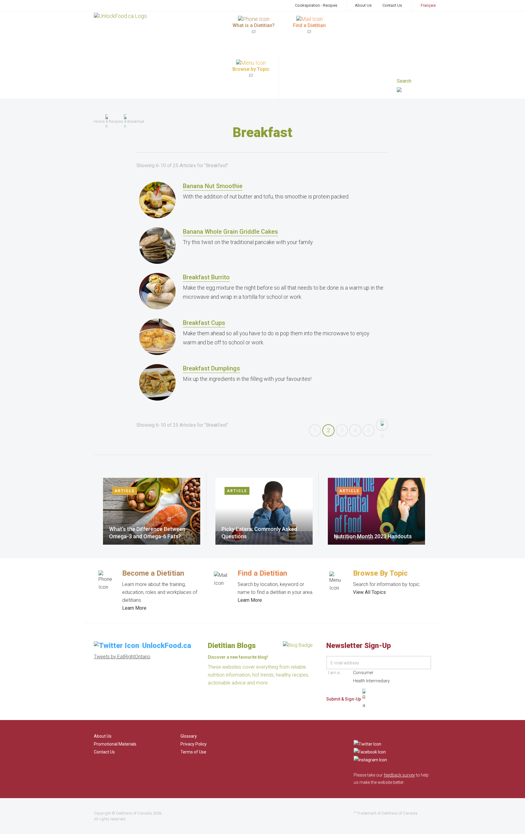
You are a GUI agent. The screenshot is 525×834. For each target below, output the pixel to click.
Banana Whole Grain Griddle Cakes (230, 231)
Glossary (188, 736)
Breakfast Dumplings (211, 368)
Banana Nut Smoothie (212, 186)
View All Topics (369, 592)
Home (99, 121)
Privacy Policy (193, 744)
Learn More (134, 608)
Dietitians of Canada (134, 813)
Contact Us (392, 5)
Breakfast (135, 121)
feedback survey (399, 775)
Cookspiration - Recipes (316, 5)
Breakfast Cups (204, 322)
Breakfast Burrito (206, 277)
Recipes (116, 121)
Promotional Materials (115, 744)
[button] (414, 90)
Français (428, 5)
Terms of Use (193, 752)
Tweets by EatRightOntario (122, 657)
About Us (363, 5)
